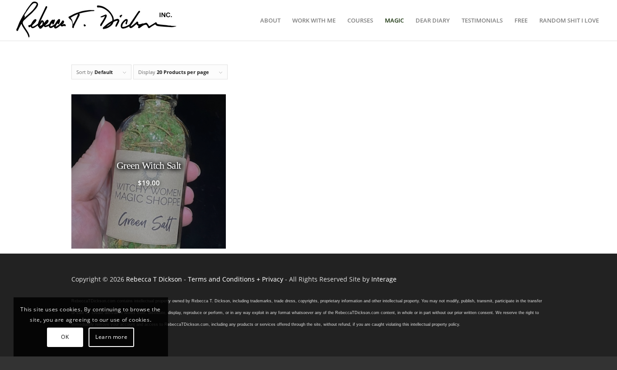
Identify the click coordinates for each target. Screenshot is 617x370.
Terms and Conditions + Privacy (235, 279)
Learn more (111, 337)
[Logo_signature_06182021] (96, 20)
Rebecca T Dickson (154, 279)
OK (65, 337)
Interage (384, 279)
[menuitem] (270, 20)
